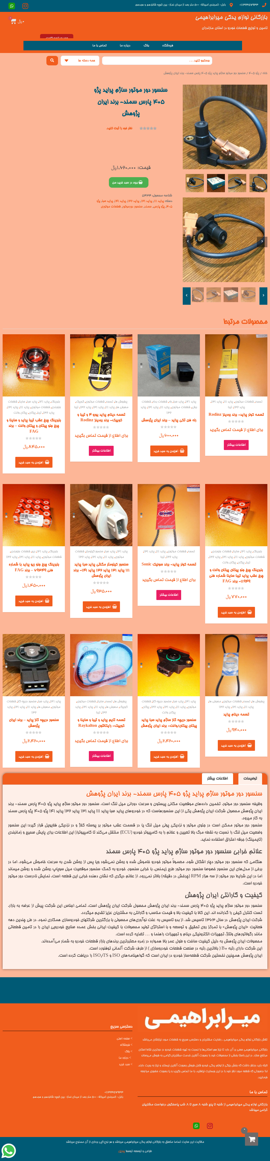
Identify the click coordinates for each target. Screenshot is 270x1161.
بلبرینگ (55, 402)
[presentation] (188, 242)
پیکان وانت (20, 413)
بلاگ (146, 45)
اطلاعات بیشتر (236, 445)
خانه (264, 73)
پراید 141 (120, 201)
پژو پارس (159, 207)
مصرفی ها (122, 407)
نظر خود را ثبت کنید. (119, 128)
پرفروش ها (121, 402)
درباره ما (125, 45)
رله (170, 402)
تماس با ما (99, 45)
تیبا (230, 407)
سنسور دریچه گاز (161, 701)
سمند (148, 207)
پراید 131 (146, 201)
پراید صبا (107, 201)
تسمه (258, 402)
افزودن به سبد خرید (165, 451)
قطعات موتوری (111, 207)
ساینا (22, 402)
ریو (33, 551)
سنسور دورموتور (132, 207)
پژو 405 (254, 73)
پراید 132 (133, 201)
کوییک (80, 402)
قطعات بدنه (159, 402)
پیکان (32, 413)
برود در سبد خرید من (125, 183)
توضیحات (250, 779)
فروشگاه (167, 45)
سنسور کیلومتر (94, 551)
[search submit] (52, 60)
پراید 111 (159, 201)
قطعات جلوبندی (221, 551)
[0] (251, 1139)
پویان (121, 1151)
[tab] (250, 779)
